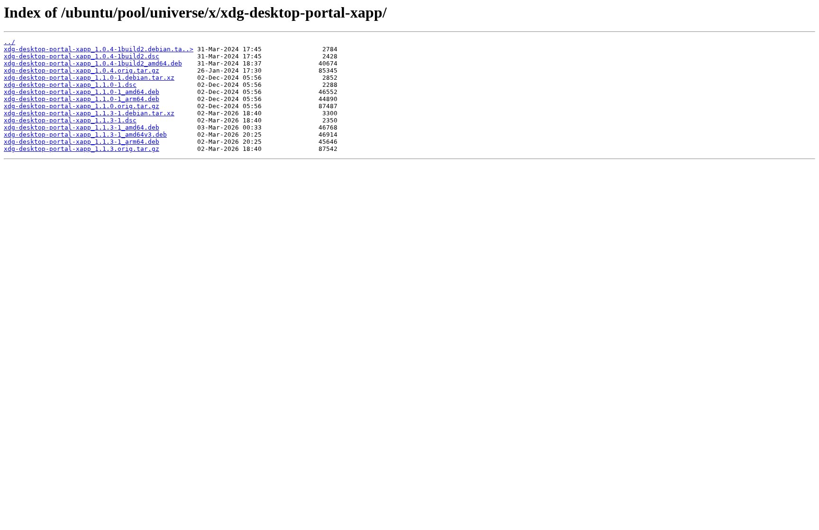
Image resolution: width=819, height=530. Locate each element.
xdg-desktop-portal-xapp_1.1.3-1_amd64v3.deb (85, 134)
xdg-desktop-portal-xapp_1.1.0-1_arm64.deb (81, 98)
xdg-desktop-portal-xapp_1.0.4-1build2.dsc (81, 56)
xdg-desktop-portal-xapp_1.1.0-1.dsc (70, 84)
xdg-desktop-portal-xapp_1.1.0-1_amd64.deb (81, 91)
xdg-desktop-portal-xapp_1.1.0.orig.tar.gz (81, 106)
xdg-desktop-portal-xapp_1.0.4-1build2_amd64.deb (93, 63)
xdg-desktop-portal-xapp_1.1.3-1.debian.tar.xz (89, 113)
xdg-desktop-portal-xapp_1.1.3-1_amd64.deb (81, 127)
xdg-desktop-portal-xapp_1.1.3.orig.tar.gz (81, 148)
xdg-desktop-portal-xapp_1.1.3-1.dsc (70, 120)
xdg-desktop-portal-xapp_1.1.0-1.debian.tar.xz (89, 77)
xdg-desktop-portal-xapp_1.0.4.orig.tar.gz (81, 70)
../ (9, 42)
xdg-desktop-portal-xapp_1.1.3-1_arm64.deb (81, 141)
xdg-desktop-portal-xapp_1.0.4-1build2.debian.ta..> (98, 49)
